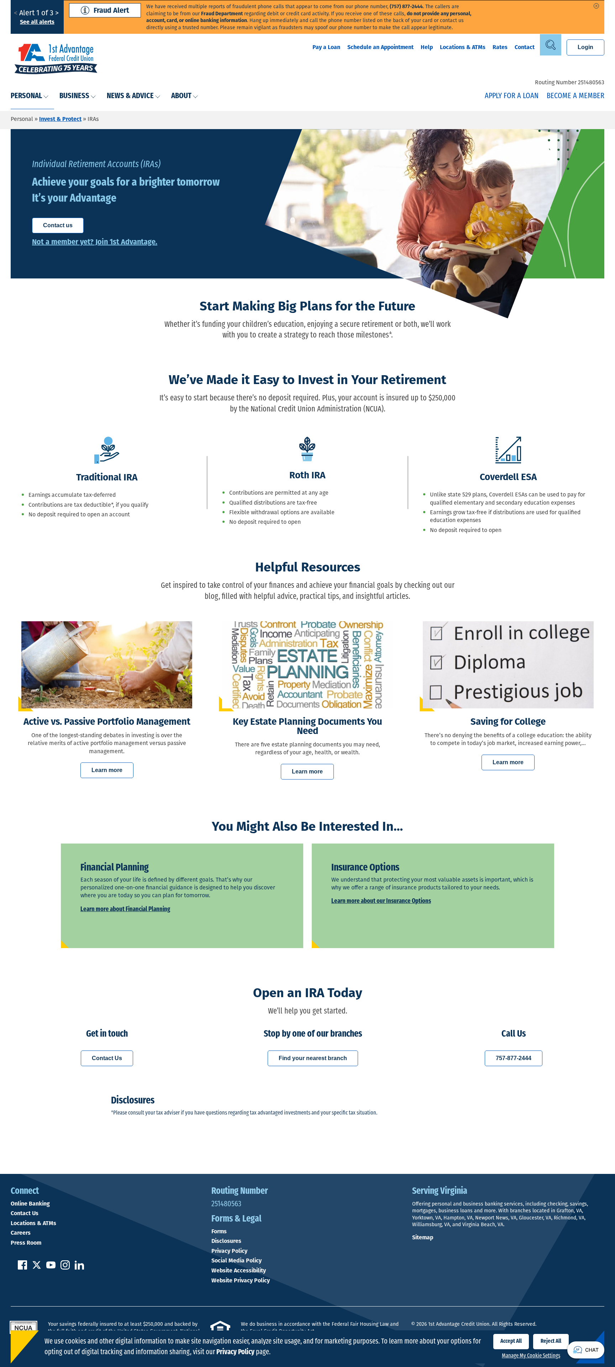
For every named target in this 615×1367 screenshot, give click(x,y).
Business (74, 96)
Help (427, 47)
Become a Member (575, 96)
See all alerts (37, 21)
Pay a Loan (326, 47)
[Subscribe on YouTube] (51, 1267)
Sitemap (422, 1237)
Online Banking (30, 1204)
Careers (21, 1233)
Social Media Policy (236, 1260)
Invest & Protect (60, 119)
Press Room (26, 1243)
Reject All (551, 1341)
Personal (26, 96)
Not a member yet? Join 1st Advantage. (94, 242)
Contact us (58, 225)
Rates (500, 47)
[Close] (596, 6)
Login (585, 47)
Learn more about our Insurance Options (381, 901)
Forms (219, 1231)
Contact (525, 47)
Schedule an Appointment (380, 47)
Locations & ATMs (462, 47)
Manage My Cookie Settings (531, 1356)
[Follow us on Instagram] (65, 1267)
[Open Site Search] (550, 44)
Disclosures (226, 1241)
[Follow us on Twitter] (36, 1267)
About (181, 96)
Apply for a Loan (511, 96)
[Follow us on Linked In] (79, 1267)
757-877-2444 (513, 1058)
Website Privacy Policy (240, 1280)
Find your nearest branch (313, 1058)
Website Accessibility (238, 1270)
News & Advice (130, 96)
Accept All (511, 1341)
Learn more (106, 770)
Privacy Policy (229, 1251)
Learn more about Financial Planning (125, 909)
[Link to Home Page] (56, 60)
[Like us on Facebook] (22, 1267)
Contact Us (107, 1058)
